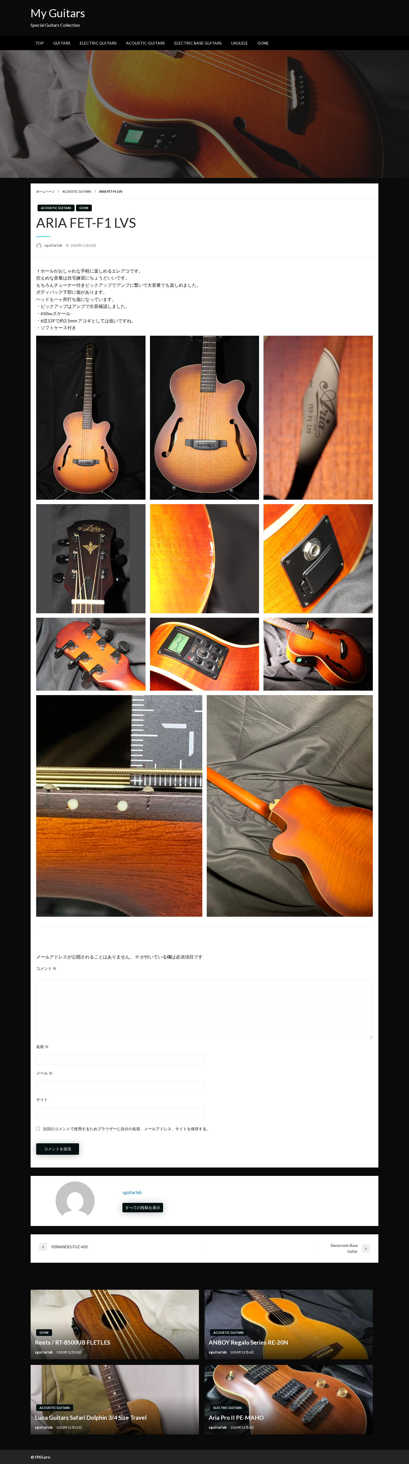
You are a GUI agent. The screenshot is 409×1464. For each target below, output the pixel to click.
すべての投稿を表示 (142, 1207)
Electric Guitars (98, 43)
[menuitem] (39, 43)
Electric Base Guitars (198, 43)
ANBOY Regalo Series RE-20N (248, 1342)
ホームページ (45, 191)
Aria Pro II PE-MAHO (236, 1417)
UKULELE (239, 43)
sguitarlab (53, 245)
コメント (46, 968)
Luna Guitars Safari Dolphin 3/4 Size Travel (91, 1417)
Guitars (61, 43)
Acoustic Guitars (145, 43)
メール (44, 1073)
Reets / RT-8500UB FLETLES (72, 1342)
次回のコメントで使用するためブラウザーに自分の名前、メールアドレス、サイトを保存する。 (126, 1128)
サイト (42, 1099)
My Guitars (58, 13)
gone (263, 43)
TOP (39, 43)
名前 (42, 1046)
